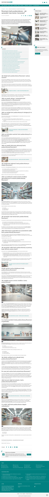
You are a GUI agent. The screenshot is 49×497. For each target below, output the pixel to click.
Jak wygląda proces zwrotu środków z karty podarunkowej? (10, 65)
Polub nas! (29, 454)
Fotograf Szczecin (16, 466)
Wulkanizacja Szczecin (5, 467)
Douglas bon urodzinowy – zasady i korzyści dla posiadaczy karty (19, 90)
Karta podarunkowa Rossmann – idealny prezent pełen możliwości (19, 159)
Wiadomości (5, 5)
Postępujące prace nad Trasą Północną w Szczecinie (9, 476)
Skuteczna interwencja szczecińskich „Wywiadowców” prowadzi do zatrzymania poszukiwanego (12, 474)
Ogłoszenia (15, 5)
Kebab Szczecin (39, 467)
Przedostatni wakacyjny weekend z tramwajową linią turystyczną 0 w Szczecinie (35, 479)
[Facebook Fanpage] (42, 2)
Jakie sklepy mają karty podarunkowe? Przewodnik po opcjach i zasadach (18, 264)
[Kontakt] (44, 2)
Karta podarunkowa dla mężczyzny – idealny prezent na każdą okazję (44, 32)
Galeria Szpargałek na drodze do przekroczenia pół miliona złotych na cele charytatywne (36, 474)
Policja (9, 5)
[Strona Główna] (2, 5)
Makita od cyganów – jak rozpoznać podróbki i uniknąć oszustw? (44, 39)
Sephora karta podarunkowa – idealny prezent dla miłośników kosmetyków (18, 130)
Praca (19, 5)
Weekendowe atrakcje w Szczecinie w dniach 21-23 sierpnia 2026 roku (35, 477)
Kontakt (18, 493)
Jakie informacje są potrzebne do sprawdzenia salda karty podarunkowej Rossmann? (13, 61)
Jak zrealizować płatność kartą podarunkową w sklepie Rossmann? (11, 57)
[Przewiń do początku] (47, 495)
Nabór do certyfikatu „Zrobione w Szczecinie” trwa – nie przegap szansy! (36, 476)
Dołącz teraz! (37, 53)
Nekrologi (26, 5)
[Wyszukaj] (46, 2)
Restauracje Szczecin (28, 467)
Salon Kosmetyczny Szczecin (41, 466)
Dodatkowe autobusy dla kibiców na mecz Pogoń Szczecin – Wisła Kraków (13, 477)
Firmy (12, 5)
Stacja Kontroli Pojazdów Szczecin (18, 467)
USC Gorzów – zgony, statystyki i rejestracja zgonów (44, 35)
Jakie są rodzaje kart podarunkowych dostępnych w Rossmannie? (11, 53)
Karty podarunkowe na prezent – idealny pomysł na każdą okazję (19, 315)
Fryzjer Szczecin (27, 466)
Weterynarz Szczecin (5, 466)
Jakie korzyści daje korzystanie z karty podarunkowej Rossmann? (11, 70)
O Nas (21, 493)
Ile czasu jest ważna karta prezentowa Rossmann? (9, 69)
